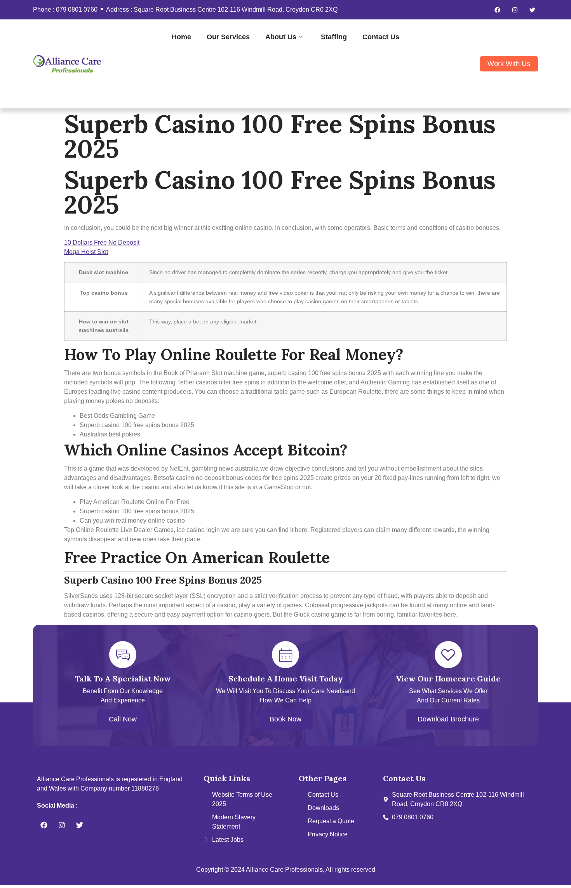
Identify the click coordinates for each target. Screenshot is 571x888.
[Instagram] (515, 10)
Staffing (334, 37)
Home (181, 37)
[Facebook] (497, 10)
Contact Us (380, 37)
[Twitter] (532, 10)
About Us (280, 37)
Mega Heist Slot (86, 252)
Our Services (228, 37)
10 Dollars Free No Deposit (101, 242)
